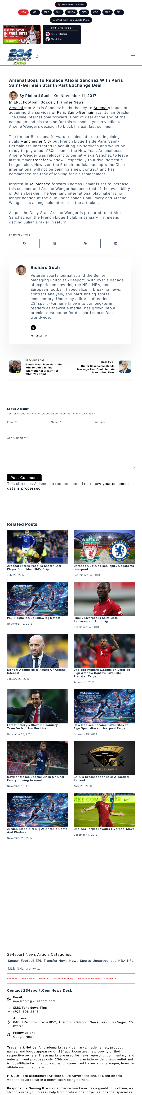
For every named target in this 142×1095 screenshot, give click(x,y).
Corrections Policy (63, 978)
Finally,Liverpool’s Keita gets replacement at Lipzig (96, 619)
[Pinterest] (85, 243)
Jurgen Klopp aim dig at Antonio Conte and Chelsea (37, 830)
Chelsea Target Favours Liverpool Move (104, 829)
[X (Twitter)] (55, 243)
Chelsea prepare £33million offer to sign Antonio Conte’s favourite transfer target (102, 673)
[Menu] (133, 57)
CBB (95, 12)
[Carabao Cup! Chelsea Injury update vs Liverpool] (104, 547)
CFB (84, 12)
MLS (107, 12)
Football (30, 102)
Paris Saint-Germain (75, 112)
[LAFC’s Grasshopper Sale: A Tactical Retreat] (104, 758)
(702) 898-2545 (26, 1011)
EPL (119, 12)
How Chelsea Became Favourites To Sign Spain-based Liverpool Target (101, 726)
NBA (23, 12)
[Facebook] (24, 243)
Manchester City (35, 141)
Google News (23, 1036)
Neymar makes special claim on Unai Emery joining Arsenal (35, 778)
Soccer (47, 102)
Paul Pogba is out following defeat (33, 618)
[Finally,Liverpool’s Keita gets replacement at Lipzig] (104, 599)
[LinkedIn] (116, 243)
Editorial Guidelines (89, 978)
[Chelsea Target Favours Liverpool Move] (104, 810)
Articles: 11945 (40, 336)
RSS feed (12, 978)
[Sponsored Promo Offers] (22, 34)
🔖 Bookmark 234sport (71, 4)
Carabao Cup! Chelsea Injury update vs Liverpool (104, 567)
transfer (40, 160)
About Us (43, 978)
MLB (46, 12)
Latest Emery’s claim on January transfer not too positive (32, 726)
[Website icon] (33, 327)
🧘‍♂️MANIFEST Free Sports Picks (71, 19)
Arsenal (16, 108)
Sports (85, 960)
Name (56, 422)
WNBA (71, 12)
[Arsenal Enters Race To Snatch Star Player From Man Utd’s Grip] (37, 547)
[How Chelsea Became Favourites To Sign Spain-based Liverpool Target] (104, 706)
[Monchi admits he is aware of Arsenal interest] (37, 651)
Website (100, 422)
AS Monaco (39, 184)
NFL (35, 12)
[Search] (37, 56)
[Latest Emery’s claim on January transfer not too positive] (37, 706)
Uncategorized (105, 960)
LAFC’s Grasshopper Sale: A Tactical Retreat (101, 778)
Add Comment (18, 437)
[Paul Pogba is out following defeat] (37, 599)
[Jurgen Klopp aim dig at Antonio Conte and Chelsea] (37, 810)
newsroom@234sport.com (34, 1001)
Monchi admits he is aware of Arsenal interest (37, 671)
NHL (58, 12)
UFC (28, 968)
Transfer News (70, 102)
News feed (28, 978)
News (73, 960)
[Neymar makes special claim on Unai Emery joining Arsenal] (37, 758)
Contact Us (110, 978)
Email (12, 422)
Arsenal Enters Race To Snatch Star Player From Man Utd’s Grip (34, 567)
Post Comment (24, 477)
